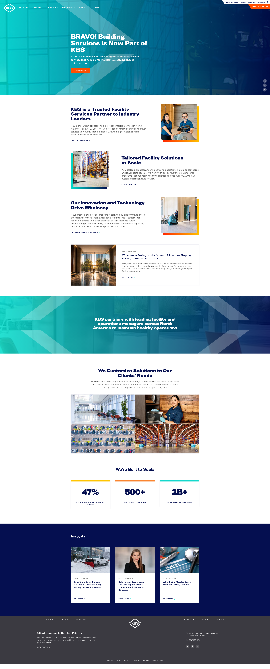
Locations (136, 661)
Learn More (80, 71)
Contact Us (43, 647)
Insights (83, 8)
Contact (96, 8)
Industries (52, 8)
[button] (268, 2)
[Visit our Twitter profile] (265, 89)
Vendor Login (232, 2)
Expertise (38, 8)
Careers (261, 2)
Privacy (127, 661)
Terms (119, 661)
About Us (24, 8)
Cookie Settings (157, 661)
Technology (68, 8)
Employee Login (248, 2)
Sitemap (145, 661)
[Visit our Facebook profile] (265, 85)
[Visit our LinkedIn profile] (265, 81)
